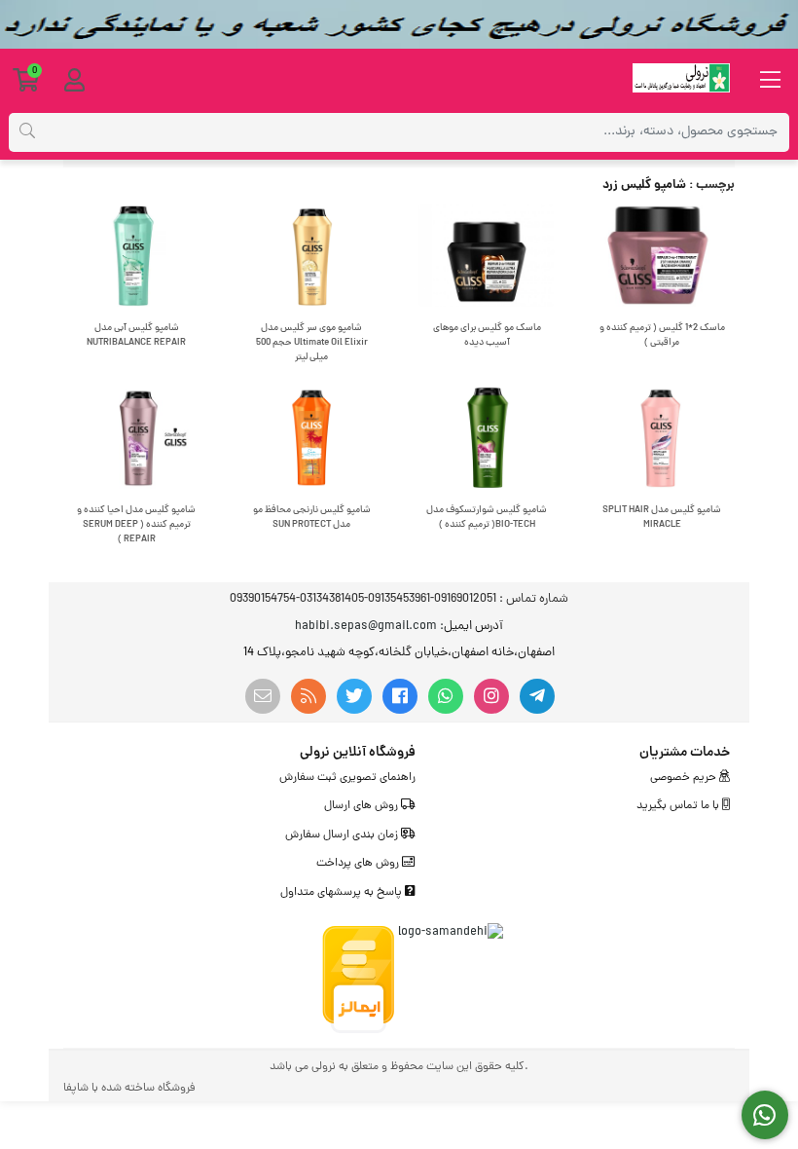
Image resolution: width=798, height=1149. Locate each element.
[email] (262, 696)
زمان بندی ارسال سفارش (343, 835)
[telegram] (537, 696)
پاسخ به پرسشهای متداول (342, 893)
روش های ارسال (362, 806)
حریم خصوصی (684, 778)
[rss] (308, 696)
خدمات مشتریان (684, 752)
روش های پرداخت (359, 863)
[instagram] (491, 696)
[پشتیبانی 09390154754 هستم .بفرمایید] (765, 1115)
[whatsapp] (445, 696)
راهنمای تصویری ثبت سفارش (347, 778)
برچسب (715, 185)
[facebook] (399, 696)
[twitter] (354, 696)
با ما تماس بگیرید (679, 806)
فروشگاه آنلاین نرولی (358, 752)
